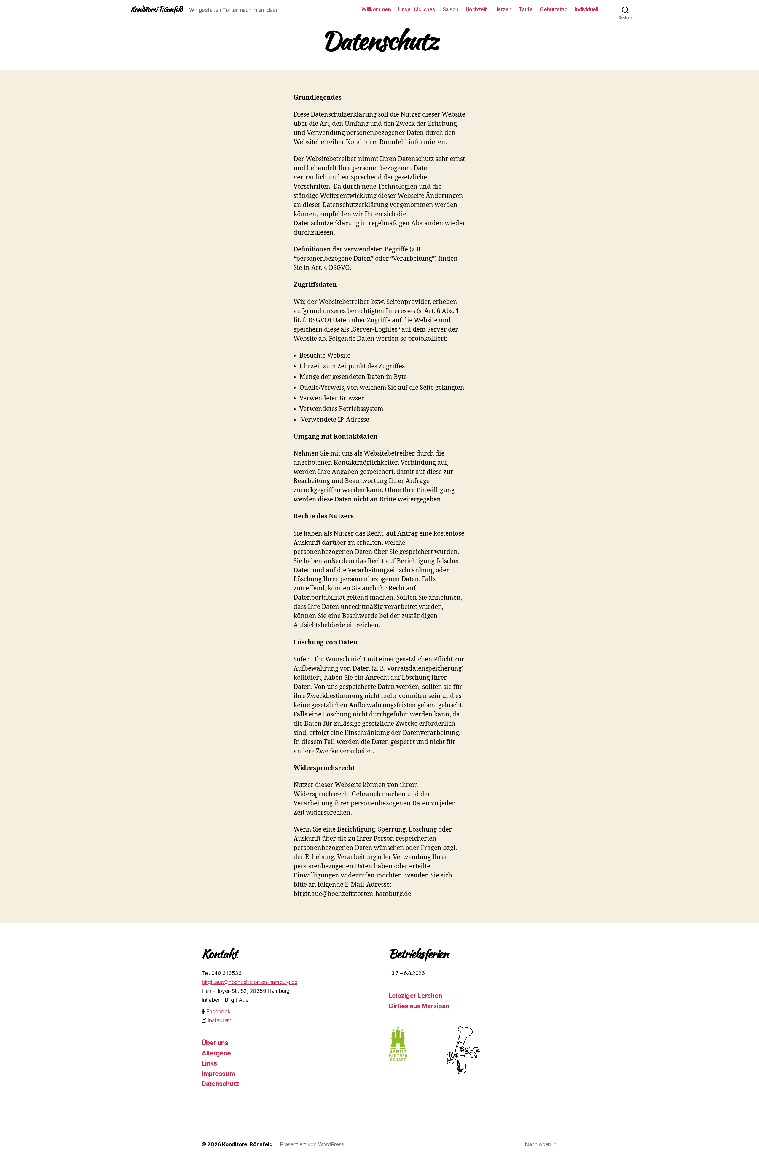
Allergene (216, 1053)
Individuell (586, 9)
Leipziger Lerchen (415, 995)
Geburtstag (553, 9)
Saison (450, 9)
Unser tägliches (416, 9)
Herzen (502, 9)
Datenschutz (220, 1083)
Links (209, 1063)
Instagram (220, 1020)
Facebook (218, 1011)
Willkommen (376, 9)
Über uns (215, 1043)
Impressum (218, 1073)
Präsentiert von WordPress (312, 1144)
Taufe (526, 9)
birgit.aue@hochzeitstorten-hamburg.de (249, 982)
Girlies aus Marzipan (418, 1006)
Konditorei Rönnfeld (156, 9)
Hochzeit (476, 9)
